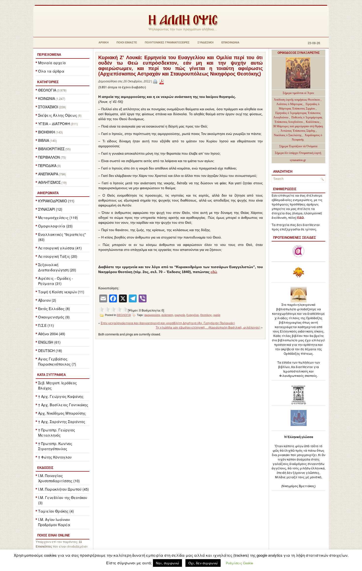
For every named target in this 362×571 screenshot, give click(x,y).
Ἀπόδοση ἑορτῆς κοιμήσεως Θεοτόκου (297, 99)
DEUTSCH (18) (50, 350)
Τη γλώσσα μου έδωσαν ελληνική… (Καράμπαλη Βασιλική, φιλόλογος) (208, 327)
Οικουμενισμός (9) (54, 316)
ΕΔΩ (300, 218)
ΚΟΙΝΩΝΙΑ (46, 98)
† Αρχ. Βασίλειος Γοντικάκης (63, 404)
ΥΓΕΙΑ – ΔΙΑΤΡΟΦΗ (54, 123)
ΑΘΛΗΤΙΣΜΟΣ (49, 182)
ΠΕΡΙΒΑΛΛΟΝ (49, 157)
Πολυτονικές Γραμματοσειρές (167, 42)
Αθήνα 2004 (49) (51, 333)
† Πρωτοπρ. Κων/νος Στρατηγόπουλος (55, 446)
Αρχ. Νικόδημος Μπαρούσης (62, 413)
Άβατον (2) (47, 300)
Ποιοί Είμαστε (126, 42)
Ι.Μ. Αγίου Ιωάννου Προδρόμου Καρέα (54, 522)
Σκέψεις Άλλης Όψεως (57, 115)
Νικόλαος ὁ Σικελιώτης (288, 135)
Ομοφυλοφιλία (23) (55, 225)
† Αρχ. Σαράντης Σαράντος (61, 421)
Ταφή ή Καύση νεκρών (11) (61, 291)
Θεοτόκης (206, 314)
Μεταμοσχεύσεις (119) (58, 217)
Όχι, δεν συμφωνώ (203, 563)
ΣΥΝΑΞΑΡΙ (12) (50, 209)
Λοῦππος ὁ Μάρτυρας (289, 104)
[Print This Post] (155, 81)
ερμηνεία (180, 314)
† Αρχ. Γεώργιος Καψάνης (60, 396)
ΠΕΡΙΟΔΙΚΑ (47, 165)
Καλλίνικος (313, 122)
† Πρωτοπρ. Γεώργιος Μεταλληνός (56, 432)
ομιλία (216, 314)
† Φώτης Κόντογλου (55, 457)
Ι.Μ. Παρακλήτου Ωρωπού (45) (63, 489)
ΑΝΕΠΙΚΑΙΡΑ (48, 173)
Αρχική (104, 42)
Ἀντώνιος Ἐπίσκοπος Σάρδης (297, 130)
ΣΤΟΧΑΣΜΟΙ (48, 106)
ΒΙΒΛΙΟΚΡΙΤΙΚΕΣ (51, 148)
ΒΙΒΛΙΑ (43, 140)
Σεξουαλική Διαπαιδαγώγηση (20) (57, 267)
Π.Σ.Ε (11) (46, 325)
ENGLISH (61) (49, 342)
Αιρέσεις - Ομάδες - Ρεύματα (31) (55, 281)
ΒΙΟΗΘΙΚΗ (46, 131)
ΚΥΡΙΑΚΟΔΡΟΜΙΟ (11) (56, 200)
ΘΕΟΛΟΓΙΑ (47, 90)
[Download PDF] (161, 81)
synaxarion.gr (298, 160)
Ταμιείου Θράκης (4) (56, 511)
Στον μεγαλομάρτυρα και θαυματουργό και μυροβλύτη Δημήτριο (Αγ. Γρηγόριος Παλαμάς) (168, 323)
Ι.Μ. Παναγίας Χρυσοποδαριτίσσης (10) (59, 478)
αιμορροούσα (152, 314)
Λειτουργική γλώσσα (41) (60, 247)
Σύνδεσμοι (205, 42)
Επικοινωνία (230, 42)
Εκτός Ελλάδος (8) (54, 308)
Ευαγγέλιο (192, 314)
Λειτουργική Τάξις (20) (57, 256)
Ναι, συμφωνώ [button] (167, 563)
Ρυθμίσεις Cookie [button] (239, 563)
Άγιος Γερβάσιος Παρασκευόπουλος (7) (57, 361)
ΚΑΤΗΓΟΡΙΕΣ (48, 82)
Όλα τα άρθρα (51, 71)
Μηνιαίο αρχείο (52, 62)
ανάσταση (167, 314)
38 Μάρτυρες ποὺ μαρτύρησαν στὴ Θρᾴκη (298, 126)
